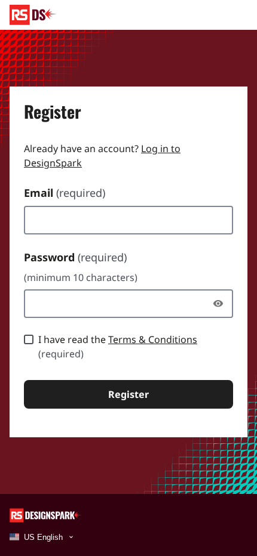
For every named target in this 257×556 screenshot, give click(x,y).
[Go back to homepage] (33, 15)
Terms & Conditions (152, 339)
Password (75, 257)
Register (128, 394)
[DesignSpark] (46, 514)
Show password (221, 304)
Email (64, 193)
